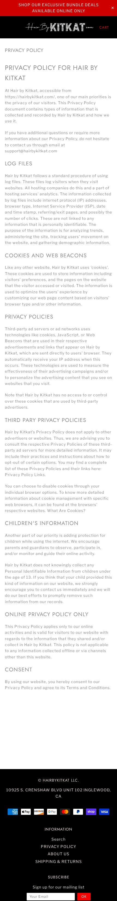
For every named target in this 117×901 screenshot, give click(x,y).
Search (58, 839)
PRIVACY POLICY (58, 846)
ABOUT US (58, 853)
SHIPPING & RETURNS (58, 861)
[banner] (60, 27)
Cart (104, 27)
